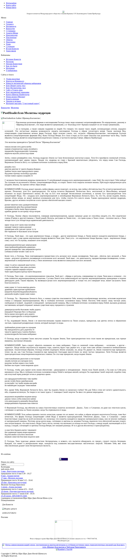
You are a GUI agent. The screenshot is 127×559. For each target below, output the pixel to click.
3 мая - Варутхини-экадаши (12, 471)
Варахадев (5, 108)
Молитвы (15, 108)
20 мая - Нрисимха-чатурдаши (14, 482)
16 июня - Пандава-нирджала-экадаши (17, 491)
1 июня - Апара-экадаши (11, 487)
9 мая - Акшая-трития (10, 476)
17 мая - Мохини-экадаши (12, 478)
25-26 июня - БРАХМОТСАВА (14, 496)
